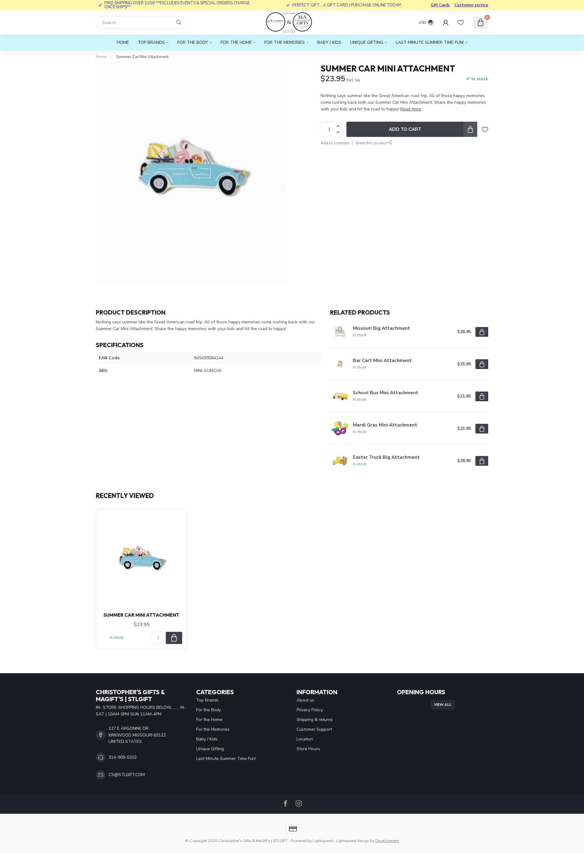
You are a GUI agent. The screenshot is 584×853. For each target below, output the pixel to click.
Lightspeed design (352, 840)
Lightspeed (323, 840)
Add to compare (335, 142)
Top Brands (151, 42)
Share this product (372, 142)
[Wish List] (461, 22)
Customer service (471, 5)
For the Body (192, 42)
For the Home (236, 42)
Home (123, 42)
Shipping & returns (315, 719)
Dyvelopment (387, 840)
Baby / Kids (329, 42)
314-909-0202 (123, 757)
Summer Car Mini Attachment (142, 57)
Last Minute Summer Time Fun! (430, 42)
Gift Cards (440, 5)
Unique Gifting (366, 42)
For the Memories (284, 42)
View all (442, 704)
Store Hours (308, 749)
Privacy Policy (310, 710)
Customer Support (314, 729)
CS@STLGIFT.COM (127, 775)
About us (305, 700)
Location (305, 739)
